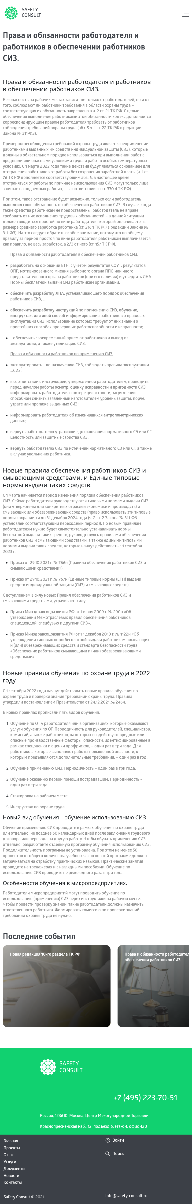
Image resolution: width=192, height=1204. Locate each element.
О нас (9, 1155)
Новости (11, 1176)
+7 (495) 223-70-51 (145, 1099)
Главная (11, 1141)
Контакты (13, 1183)
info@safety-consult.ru (126, 1196)
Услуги (10, 1162)
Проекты (12, 1148)
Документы (14, 1169)
